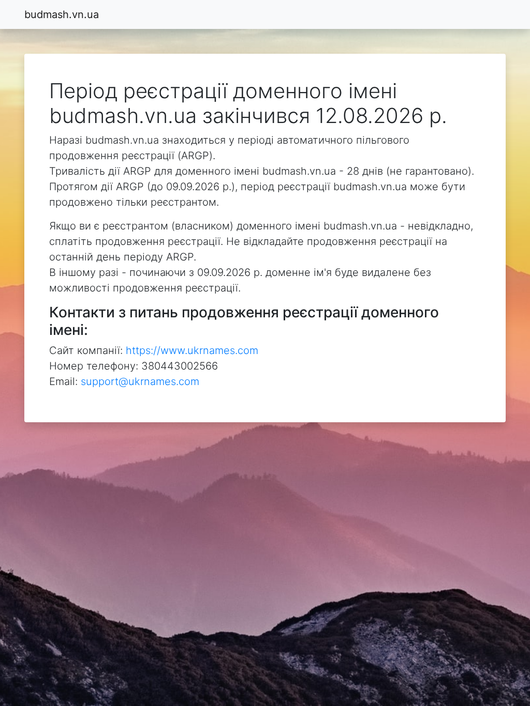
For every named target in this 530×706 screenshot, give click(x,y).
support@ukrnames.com (140, 381)
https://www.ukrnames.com (192, 350)
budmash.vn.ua (61, 14)
